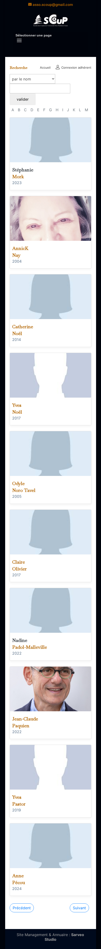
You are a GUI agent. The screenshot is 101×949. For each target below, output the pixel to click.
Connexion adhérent (75, 67)
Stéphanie (22, 170)
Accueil (45, 67)
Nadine (19, 640)
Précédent (22, 908)
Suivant (79, 908)
